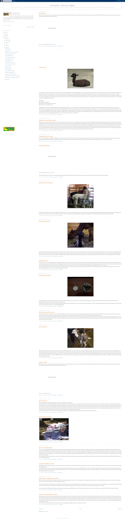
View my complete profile (8, 21)
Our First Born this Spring (45, 417)
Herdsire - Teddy (43, 362)
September (7, 40)
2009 (5, 34)
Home (81, 508)
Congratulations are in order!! (46, 136)
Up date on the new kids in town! (47, 312)
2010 (5, 32)
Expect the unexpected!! (44, 221)
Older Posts (120, 508)
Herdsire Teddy (41, 393)
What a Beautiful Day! (44, 145)
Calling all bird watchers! (45, 275)
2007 (5, 37)
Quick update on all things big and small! (49, 478)
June (6, 45)
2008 (5, 35)
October (7, 38)
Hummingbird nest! (43, 260)
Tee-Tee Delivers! (43, 327)
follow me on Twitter (30, 27)
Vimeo (54, 44)
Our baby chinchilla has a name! (46, 463)
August (7, 42)
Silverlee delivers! (43, 401)
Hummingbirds (41, 172)
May (6, 47)
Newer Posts (41, 508)
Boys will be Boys (42, 44)
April (7, 79)
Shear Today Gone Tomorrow (46, 183)
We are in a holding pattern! (45, 447)
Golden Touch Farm (62, 5)
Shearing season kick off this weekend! (48, 494)
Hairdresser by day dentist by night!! (47, 120)
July (6, 43)
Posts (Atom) (46, 511)
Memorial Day (42, 13)
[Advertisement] (49, 58)
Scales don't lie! (42, 67)
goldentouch (49, 44)
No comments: (60, 114)
